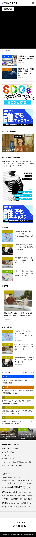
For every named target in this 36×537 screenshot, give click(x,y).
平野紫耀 (10, 499)
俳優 (25, 492)
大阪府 (18, 495)
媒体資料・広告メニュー (9, 459)
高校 (28, 507)
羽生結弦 (26, 503)
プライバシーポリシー (9, 452)
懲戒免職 (17, 499)
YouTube (18, 480)
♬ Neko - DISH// (17, 166)
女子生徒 (23, 495)
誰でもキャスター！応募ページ (12, 465)
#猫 (10, 166)
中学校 (14, 492)
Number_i (22, 478)
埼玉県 (11, 495)
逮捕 (19, 506)
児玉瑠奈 (28, 492)
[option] (9, 434)
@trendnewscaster (8, 161)
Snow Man (5, 480)
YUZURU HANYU (26, 480)
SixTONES (28, 478)
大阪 (15, 495)
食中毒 (24, 507)
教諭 (4, 503)
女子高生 (29, 495)
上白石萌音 (8, 487)
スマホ (19, 483)
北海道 (7, 495)
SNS (9, 480)
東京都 (16, 503)
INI (15, 478)
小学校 (5, 499)
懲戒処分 (24, 499)
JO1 (18, 478)
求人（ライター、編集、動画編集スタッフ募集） (17, 462)
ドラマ (23, 483)
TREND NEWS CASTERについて (12, 448)
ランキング (5, 455)
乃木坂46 (20, 492)
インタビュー (11, 483)
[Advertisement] (18, 30)
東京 (12, 503)
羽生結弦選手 (12, 507)
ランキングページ (27, 372)
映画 (8, 503)
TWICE (13, 480)
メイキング (29, 483)
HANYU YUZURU (8, 478)
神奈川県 (20, 503)
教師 (30, 498)
